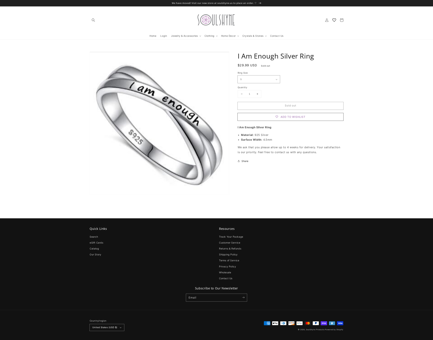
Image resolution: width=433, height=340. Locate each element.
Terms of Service (229, 260)
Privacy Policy (227, 266)
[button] (93, 20)
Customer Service (229, 242)
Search (94, 236)
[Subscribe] (243, 297)
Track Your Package (231, 236)
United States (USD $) (104, 327)
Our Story (95, 254)
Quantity (242, 87)
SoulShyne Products (315, 329)
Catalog (94, 248)
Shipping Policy (228, 254)
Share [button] (245, 161)
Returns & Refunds (230, 248)
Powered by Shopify (334, 329)
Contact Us (225, 278)
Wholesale (225, 272)
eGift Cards (96, 242)
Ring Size (243, 72)
